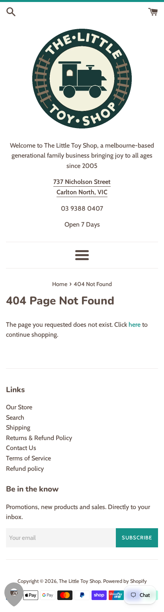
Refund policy (25, 468)
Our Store (19, 407)
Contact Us (21, 448)
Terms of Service (28, 458)
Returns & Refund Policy (39, 438)
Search (15, 417)
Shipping (18, 427)
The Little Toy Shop (80, 581)
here (135, 324)
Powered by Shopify (125, 581)
